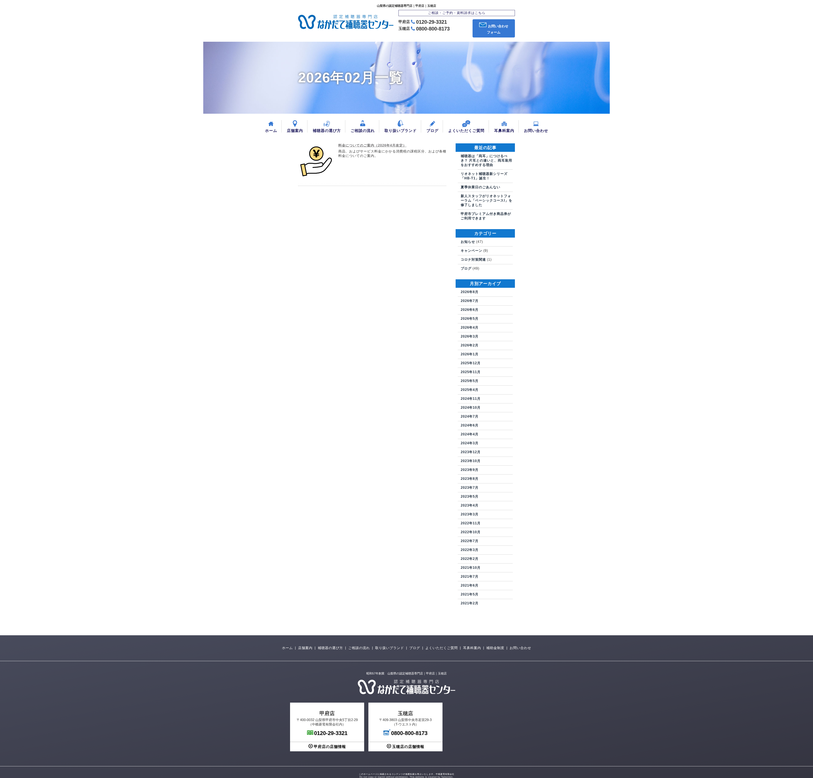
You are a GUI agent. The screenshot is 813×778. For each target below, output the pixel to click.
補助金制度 (495, 648)
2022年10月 (471, 532)
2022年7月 (469, 541)
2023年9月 (469, 470)
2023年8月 (469, 478)
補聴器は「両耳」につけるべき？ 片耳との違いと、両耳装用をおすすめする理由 (486, 160)
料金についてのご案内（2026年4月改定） (372, 145)
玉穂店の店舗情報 (408, 747)
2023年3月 (469, 514)
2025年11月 (471, 372)
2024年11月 (471, 398)
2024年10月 (471, 407)
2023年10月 (471, 461)
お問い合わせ (536, 131)
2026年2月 (469, 345)
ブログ (432, 131)
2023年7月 (469, 487)
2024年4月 (469, 434)
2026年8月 (469, 292)
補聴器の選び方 (327, 131)
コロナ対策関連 (473, 259)
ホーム (271, 131)
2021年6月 (469, 585)
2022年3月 (469, 550)
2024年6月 (469, 425)
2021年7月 (469, 576)
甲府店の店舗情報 (330, 747)
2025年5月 (469, 381)
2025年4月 (469, 390)
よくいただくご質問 (466, 131)
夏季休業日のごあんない (480, 187)
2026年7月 (469, 301)
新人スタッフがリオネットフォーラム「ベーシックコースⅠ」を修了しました (486, 200)
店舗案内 (295, 131)
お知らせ (468, 242)
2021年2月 (469, 603)
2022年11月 (471, 523)
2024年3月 (469, 443)
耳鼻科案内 (504, 131)
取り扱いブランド (400, 131)
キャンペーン (471, 250)
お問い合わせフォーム (497, 29)
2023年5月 (469, 496)
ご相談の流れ (363, 131)
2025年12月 (471, 363)
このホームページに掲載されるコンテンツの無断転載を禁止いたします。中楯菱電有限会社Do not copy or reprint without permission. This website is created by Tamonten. (406, 775)
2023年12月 (471, 452)
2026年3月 (469, 336)
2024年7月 (469, 416)
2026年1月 (469, 354)
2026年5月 (469, 318)
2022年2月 (469, 559)
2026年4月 (469, 327)
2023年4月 (469, 505)
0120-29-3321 (431, 22)
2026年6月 (469, 309)
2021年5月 (469, 594)
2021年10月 (471, 567)
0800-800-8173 (433, 29)
